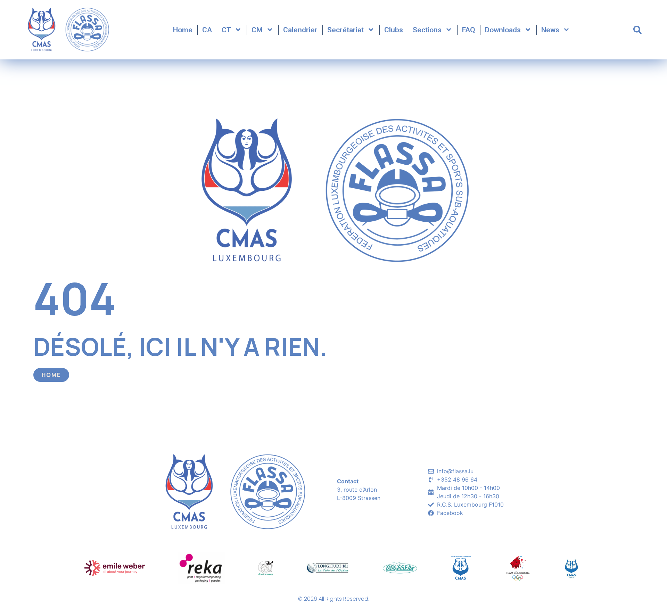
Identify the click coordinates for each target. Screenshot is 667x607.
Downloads (503, 30)
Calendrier (300, 30)
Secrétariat (345, 30)
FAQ (468, 30)
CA (207, 30)
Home (182, 30)
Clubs (393, 30)
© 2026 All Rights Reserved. (333, 599)
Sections (427, 30)
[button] (637, 30)
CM (257, 30)
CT (226, 30)
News (550, 30)
